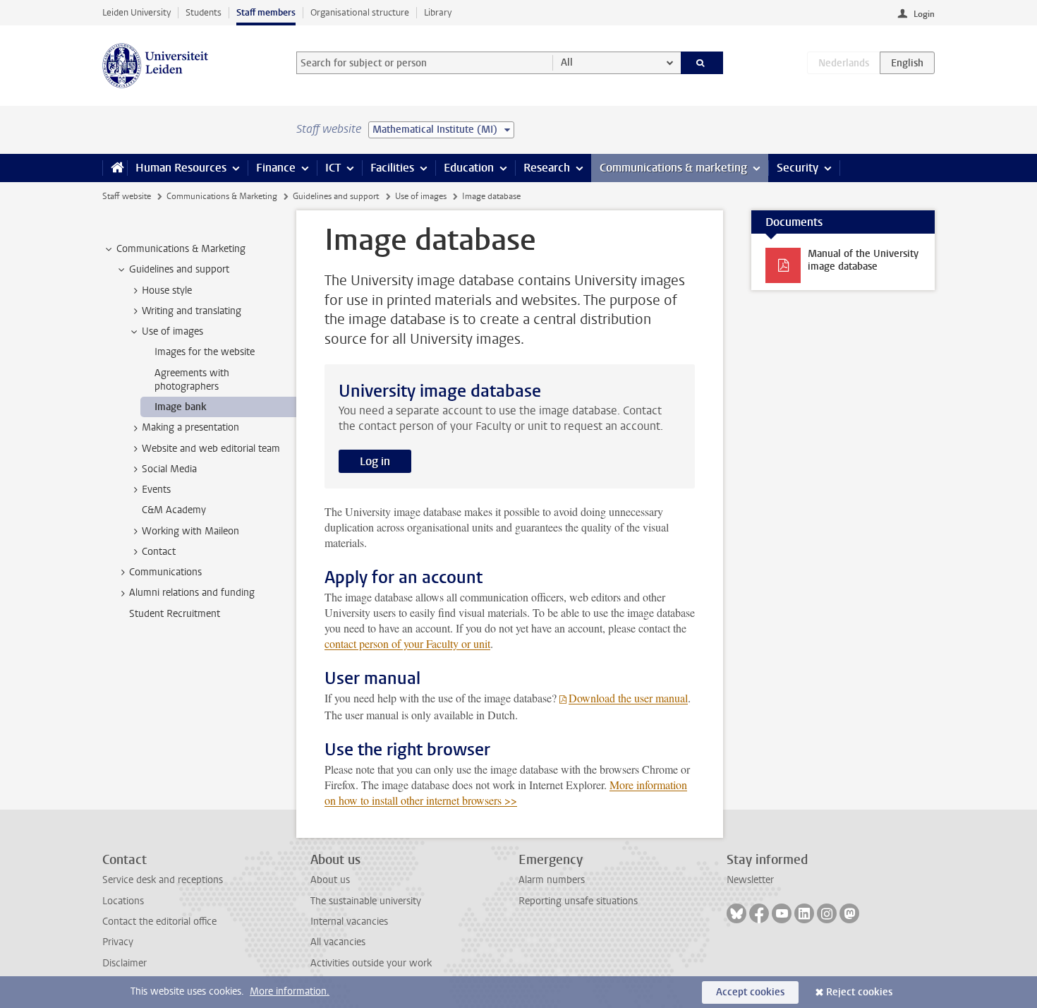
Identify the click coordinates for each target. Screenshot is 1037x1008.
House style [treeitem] (167, 290)
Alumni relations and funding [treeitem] (192, 592)
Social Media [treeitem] (169, 469)
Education (469, 167)
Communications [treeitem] (165, 572)
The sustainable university (365, 901)
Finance (276, 167)
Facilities (392, 167)
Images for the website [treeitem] (204, 352)
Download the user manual (628, 697)
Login (924, 14)
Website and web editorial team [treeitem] (211, 448)
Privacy (117, 942)
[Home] (114, 168)
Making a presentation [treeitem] (190, 427)
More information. (289, 991)
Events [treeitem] (156, 489)
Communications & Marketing (221, 196)
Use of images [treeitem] (172, 331)
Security (797, 167)
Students (204, 12)
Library (437, 12)
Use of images (421, 196)
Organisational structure (359, 12)
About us (330, 880)
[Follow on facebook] (759, 913)
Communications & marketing (673, 167)
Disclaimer (124, 963)
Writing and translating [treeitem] (191, 311)
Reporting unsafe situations (578, 901)
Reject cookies (859, 992)
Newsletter (750, 880)
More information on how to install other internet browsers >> (506, 792)
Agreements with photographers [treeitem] (191, 379)
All (567, 62)
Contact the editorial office (159, 921)
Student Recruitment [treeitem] (174, 613)
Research (546, 167)
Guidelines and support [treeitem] (179, 269)
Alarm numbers (551, 880)
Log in (375, 461)
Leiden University (136, 12)
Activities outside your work (371, 963)
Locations (123, 901)
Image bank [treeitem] (180, 407)
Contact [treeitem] (159, 551)
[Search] (702, 63)
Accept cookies (750, 992)
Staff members (266, 12)
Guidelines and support (336, 196)
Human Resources (180, 167)
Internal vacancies (349, 921)
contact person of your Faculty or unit (407, 643)
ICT (333, 167)
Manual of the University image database (863, 260)
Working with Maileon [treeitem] (190, 531)
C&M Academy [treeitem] (174, 510)
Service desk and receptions (162, 880)
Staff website (126, 196)
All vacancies (337, 942)
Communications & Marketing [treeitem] (180, 249)
